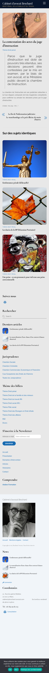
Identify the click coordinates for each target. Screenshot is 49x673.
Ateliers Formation (9, 485)
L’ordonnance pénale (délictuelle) (15, 182)
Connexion (8, 582)
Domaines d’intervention (11, 460)
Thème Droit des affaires (12, 415)
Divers (5, 423)
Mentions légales (15, 540)
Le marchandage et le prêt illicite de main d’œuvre (23, 118)
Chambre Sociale (9, 362)
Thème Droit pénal (9, 50)
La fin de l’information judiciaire (22, 114)
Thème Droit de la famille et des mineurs (18, 395)
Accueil (5, 452)
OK (10, 669)
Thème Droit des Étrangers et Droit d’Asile (18, 411)
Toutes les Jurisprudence (12, 378)
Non (16, 669)
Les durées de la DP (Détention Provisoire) (19, 230)
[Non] (46, 666)
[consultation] (5, 302)
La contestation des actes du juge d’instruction (22, 44)
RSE (4, 419)
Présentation (7, 456)
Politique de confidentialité (31, 669)
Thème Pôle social (9, 407)
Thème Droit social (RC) (11, 403)
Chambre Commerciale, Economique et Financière (21, 370)
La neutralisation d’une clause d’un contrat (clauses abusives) (27, 338)
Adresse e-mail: (9, 436)
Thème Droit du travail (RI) (12, 399)
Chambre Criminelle (10, 366)
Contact (5, 472)
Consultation (11, 612)
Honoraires (6, 468)
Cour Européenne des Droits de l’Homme (18, 374)
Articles (5, 464)
